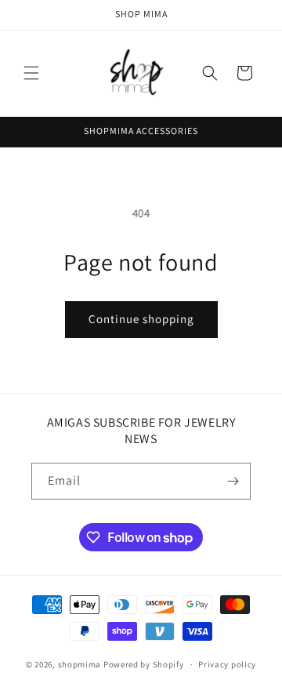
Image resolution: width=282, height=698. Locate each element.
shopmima (80, 664)
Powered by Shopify (143, 664)
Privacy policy (227, 664)
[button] (31, 73)
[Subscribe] (232, 481)
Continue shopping (141, 318)
